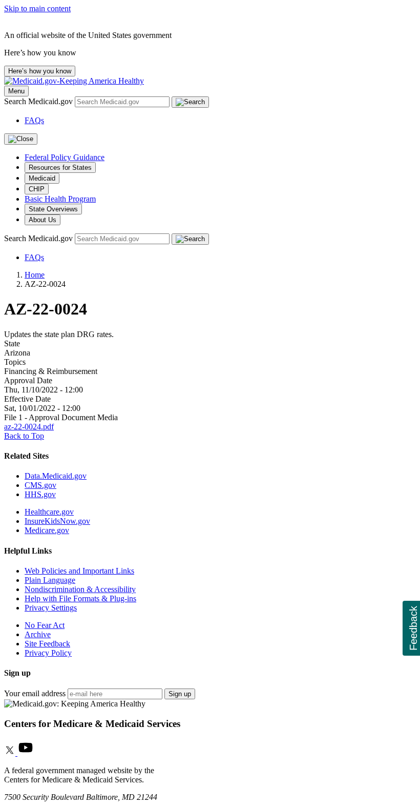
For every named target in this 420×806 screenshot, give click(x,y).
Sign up (180, 694)
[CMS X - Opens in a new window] (10, 753)
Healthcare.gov (49, 511)
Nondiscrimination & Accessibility (80, 589)
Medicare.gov (47, 530)
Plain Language (50, 580)
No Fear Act (45, 625)
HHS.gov (40, 494)
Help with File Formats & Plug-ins (80, 598)
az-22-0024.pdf (29, 426)
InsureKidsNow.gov (57, 521)
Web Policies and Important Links (79, 570)
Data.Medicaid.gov (56, 475)
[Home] (74, 80)
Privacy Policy (48, 652)
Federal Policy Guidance (64, 157)
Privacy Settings (51, 607)
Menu (16, 91)
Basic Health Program (60, 198)
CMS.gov (40, 485)
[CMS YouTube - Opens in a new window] (25, 753)
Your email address (35, 693)
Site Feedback (47, 643)
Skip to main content (37, 8)
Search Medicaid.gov (39, 101)
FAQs (34, 120)
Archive (38, 634)
